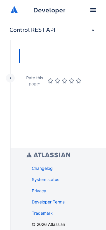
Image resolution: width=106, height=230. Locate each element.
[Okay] (64, 80)
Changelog (42, 168)
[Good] (71, 80)
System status (45, 179)
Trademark (42, 213)
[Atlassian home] (14, 10)
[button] (93, 10)
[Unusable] (50, 80)
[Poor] (57, 80)
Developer (49, 10)
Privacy (39, 190)
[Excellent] (78, 80)
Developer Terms (48, 201)
